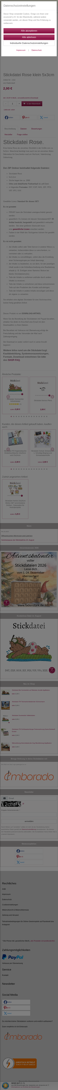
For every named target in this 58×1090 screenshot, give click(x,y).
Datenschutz (37, 50)
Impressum (20, 50)
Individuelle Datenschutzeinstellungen (29, 43)
